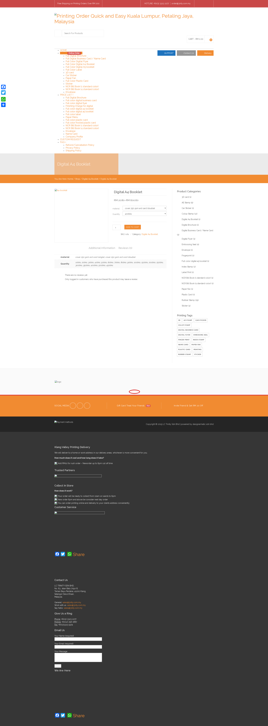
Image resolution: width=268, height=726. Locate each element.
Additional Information (102, 248)
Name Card (71, 134)
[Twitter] (73, 405)
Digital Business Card (188, 330)
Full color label (73, 114)
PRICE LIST (66, 95)
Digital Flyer (187, 239)
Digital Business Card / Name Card (197, 230)
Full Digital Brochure (76, 55)
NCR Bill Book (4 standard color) (82, 89)
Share (79, 554)
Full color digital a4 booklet (80, 108)
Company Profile (74, 136)
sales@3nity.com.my (72, 602)
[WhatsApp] (3, 99)
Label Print (186, 272)
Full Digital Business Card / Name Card (86, 58)
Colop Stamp (188, 214)
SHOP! (71, 53)
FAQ (63, 142)
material (116, 208)
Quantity (116, 214)
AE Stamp (186, 202)
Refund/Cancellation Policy (80, 145)
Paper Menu (72, 117)
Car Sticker (71, 75)
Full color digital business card (81, 100)
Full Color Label (74, 69)
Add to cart (132, 227)
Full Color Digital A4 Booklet (80, 64)
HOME (63, 50)
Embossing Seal (189, 244)
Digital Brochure (189, 225)
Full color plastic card (77, 120)
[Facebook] (199, 4)
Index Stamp (187, 267)
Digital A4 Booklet (90, 179)
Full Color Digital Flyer (77, 61)
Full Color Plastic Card (77, 81)
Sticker (69, 83)
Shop (77, 179)
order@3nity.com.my (181, 3)
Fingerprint (187, 255)
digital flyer (184, 335)
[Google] (87, 405)
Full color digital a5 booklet (80, 111)
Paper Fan (71, 78)
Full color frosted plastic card (81, 122)
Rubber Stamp (188, 300)
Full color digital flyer (76, 103)
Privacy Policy (73, 147)
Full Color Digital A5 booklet (80, 67)
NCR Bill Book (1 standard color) (82, 86)
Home (70, 179)
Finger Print (184, 340)
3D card (70, 72)
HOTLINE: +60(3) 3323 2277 (156, 3)
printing (198, 349)
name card (183, 344)
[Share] (3, 105)
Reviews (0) (125, 248)
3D (179, 320)
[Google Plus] (209, 4)
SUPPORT (168, 53)
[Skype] (204, 4)
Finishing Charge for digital (79, 106)
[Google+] (3, 95)
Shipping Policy (73, 150)
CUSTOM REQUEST (70, 139)
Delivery (207, 53)
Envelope (70, 92)
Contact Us (188, 53)
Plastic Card (187, 294)
